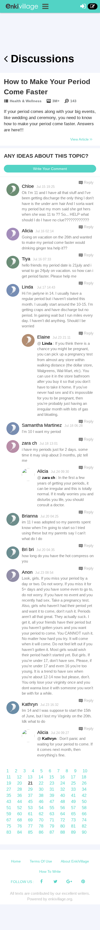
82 (84, 826)
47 (51, 801)
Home (16, 861)
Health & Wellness (26, 101)
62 (41, 813)
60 (19, 813)
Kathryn (49, 738)
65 (73, 813)
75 (8, 826)
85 (30, 832)
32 (62, 789)
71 (51, 820)
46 (41, 801)
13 (30, 777)
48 (62, 801)
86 (41, 832)
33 (73, 789)
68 (19, 820)
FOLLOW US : (22, 882)
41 (73, 795)
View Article (80, 139)
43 (8, 801)
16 (62, 777)
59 (8, 813)
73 (73, 820)
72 (62, 820)
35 (8, 795)
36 (19, 795)
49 (73, 801)
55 (51, 807)
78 (41, 826)
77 (30, 826)
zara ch (48, 477)
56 (62, 807)
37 (30, 795)
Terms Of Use (41, 861)
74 (84, 820)
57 (73, 807)
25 (73, 783)
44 (19, 801)
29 (30, 789)
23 (51, 783)
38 (41, 795)
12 (19, 777)
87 (51, 832)
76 (19, 826)
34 (84, 789)
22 (41, 783)
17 (73, 777)
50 (84, 801)
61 (30, 813)
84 (19, 832)
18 (84, 777)
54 (41, 807)
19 (8, 783)
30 (41, 789)
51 (8, 807)
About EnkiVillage (75, 861)
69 (30, 820)
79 (51, 826)
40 (62, 795)
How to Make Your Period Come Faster (47, 87)
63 (51, 813)
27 (8, 789)
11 (8, 777)
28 (19, 789)
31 (51, 789)
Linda (47, 343)
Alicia (42, 471)
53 (30, 807)
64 (62, 813)
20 (19, 783)
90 (84, 832)
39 (51, 795)
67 (8, 820)
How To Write (50, 871)
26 (84, 783)
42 (84, 795)
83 (8, 832)
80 (62, 826)
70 (41, 820)
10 (85, 770)
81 (73, 826)
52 (19, 807)
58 (84, 807)
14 (40, 777)
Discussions (41, 59)
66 (84, 813)
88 (62, 832)
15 (51, 777)
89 (73, 832)
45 (30, 801)
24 (62, 783)
